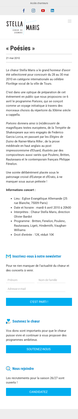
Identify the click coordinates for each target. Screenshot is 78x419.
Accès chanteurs (39, 3)
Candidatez (38, 392)
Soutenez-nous (39, 349)
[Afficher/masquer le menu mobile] (70, 21)
